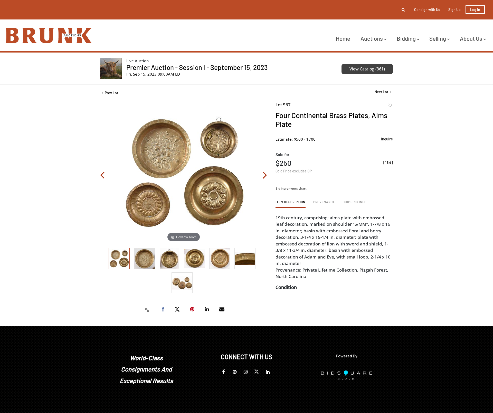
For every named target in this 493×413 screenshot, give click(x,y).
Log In (475, 9)
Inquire (387, 139)
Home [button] (343, 38)
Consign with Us (427, 9)
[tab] (291, 204)
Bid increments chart (291, 188)
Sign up (454, 9)
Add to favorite (390, 105)
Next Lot (382, 92)
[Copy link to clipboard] (147, 309)
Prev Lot (111, 93)
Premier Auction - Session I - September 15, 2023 (197, 67)
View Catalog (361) (367, 69)
